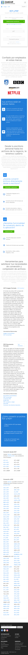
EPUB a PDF (6, 525)
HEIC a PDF (17, 531)
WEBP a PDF (6, 604)
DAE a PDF (6, 512)
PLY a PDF (6, 571)
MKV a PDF (6, 544)
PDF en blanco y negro (9, 402)
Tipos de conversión (6, 636)
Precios (3, 639)
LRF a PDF (16, 537)
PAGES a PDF (17, 564)
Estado (16, 637)
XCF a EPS (6, 462)
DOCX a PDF (17, 517)
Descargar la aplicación (11, 187)
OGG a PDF (6, 562)
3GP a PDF (6, 489)
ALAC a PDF (17, 494)
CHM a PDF (17, 506)
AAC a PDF (6, 492)
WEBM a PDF (17, 602)
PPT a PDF (6, 577)
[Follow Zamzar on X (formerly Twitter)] (5, 630)
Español (24, 6)
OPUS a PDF (17, 562)
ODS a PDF (6, 560)
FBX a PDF (16, 527)
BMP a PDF (6, 502)
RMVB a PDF (17, 585)
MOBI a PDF (17, 544)
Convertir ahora (14, 39)
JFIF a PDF (6, 533)
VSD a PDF (16, 598)
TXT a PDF (16, 596)
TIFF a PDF (16, 594)
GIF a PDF (16, 529)
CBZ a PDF (16, 504)
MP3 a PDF (16, 546)
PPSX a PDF (17, 575)
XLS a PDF (16, 612)
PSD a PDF (6, 581)
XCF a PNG (16, 466)
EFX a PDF (6, 521)
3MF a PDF (16, 489)
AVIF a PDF (16, 498)
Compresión (4, 637)
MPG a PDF (17, 548)
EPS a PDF (16, 523)
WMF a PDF (17, 606)
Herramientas (4, 646)
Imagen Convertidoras (8, 333)
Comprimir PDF (7, 398)
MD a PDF (16, 539)
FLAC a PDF (6, 529)
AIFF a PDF (6, 494)
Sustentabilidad (19, 644)
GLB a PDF (6, 531)
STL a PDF (6, 589)
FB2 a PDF (6, 527)
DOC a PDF (6, 517)
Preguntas (17, 636)
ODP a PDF (16, 558)
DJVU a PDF (6, 514)
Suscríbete (20, 627)
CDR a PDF (6, 506)
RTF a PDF (6, 587)
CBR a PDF (6, 504)
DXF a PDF (16, 519)
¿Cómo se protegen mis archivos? (14, 24)
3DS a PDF (6, 487)
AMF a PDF (6, 496)
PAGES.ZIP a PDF (7, 566)
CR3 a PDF (16, 508)
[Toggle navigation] (25, 2)
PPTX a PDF (17, 577)
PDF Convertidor (20, 345)
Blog (2, 647)
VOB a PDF (6, 598)
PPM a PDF (16, 573)
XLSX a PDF (6, 614)
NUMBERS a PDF (18, 554)
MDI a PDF (6, 542)
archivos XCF (11, 455)
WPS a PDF (17, 608)
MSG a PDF (6, 552)
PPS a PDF (6, 575)
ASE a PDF (6, 498)
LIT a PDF (5, 537)
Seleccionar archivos (12, 21)
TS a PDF (5, 596)
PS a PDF (16, 579)
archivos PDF (6, 485)
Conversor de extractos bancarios (11, 405)
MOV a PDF (6, 546)
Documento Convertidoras (10, 395)
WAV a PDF (17, 600)
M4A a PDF (6, 539)
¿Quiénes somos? (19, 643)
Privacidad (17, 649)
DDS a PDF (16, 512)
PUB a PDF (16, 581)
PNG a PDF (6, 573)
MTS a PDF (16, 552)
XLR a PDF (6, 612)
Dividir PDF (6, 400)
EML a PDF (6, 523)
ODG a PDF (6, 558)
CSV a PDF (16, 510)
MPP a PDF (6, 550)
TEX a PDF (16, 591)
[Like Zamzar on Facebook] (2, 630)
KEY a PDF (6, 535)
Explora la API (8, 231)
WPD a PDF (6, 608)
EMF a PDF (16, 521)
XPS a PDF (16, 614)
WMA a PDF (6, 606)
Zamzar (9, 454)
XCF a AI (5, 460)
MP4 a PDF (6, 548)
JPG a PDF (16, 533)
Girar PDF (5, 403)
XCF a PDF (6, 466)
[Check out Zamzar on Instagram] (7, 630)
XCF (9, 6)
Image (5, 6)
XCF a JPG (6, 464)
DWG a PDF (6, 519)
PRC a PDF (6, 579)
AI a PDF (16, 492)
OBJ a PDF (16, 556)
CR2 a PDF (6, 508)
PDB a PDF (6, 569)
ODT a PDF (16, 560)
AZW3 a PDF (17, 500)
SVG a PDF (16, 589)
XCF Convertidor (20, 288)
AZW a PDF (6, 500)
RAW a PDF (17, 583)
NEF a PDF (6, 554)
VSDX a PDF (6, 600)
